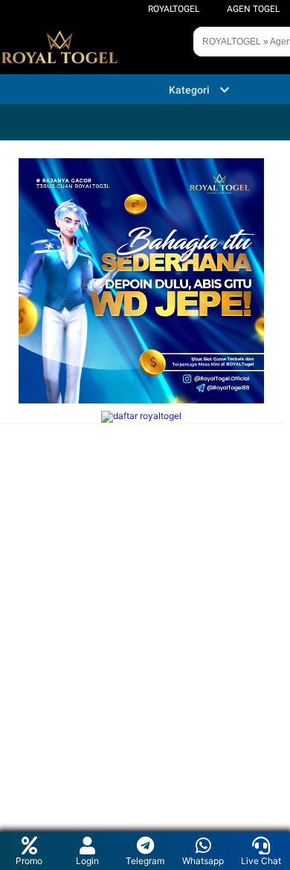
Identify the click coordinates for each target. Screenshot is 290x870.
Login (87, 860)
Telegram (145, 860)
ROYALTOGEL (173, 9)
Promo (29, 860)
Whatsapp (203, 860)
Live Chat (261, 860)
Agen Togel (253, 9)
